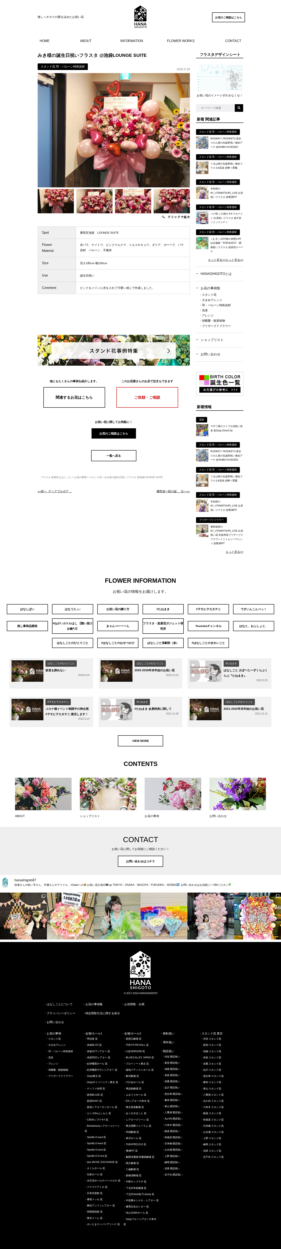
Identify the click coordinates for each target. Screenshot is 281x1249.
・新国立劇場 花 (132, 1038)
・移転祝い (167, 1033)
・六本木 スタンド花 (212, 1107)
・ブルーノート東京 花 (136, 1063)
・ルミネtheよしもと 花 (98, 1113)
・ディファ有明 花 (95, 1088)
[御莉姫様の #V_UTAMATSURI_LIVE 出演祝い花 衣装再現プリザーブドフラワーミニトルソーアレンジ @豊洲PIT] (202, 536)
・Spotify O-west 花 (95, 1143)
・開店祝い (167, 1051)
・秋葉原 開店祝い (172, 1137)
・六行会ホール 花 (133, 1082)
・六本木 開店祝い (172, 1125)
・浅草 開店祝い (171, 1168)
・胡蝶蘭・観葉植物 (212, 320)
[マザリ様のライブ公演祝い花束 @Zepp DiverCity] (202, 435)
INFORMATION (131, 41)
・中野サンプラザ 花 (134, 1181)
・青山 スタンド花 (211, 1088)
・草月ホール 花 (132, 1138)
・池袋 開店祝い (171, 1069)
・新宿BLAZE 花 (94, 1094)
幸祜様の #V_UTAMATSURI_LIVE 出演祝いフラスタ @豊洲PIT (226, 192)
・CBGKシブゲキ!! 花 (96, 1119)
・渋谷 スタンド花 (211, 1038)
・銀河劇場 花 (131, 1076)
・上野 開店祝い (171, 1156)
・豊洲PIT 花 (130, 1150)
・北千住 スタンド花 (212, 1157)
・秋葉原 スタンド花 (212, 1119)
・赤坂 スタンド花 (211, 1057)
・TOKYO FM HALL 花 (136, 1045)
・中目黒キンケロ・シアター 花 (141, 1200)
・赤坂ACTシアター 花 (97, 1051)
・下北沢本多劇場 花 (134, 1188)
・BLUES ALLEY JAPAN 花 (138, 1057)
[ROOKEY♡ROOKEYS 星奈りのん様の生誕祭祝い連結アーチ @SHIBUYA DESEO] (202, 147)
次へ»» (173, 491)
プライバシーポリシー (61, 1013)
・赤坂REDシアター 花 (97, 1057)
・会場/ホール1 (92, 1033)
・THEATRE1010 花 (134, 1144)
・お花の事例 (52, 1033)
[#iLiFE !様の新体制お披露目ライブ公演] (163, 916)
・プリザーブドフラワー (215, 326)
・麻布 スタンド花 (211, 1082)
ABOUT (86, 41)
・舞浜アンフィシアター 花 (100, 1205)
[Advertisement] (114, 317)
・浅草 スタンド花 (211, 1150)
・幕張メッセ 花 (93, 1199)
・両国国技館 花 (93, 1211)
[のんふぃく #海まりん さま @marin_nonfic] (117, 916)
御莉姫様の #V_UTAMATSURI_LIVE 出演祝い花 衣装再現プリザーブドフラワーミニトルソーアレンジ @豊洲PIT (226, 535)
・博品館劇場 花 (132, 1088)
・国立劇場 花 (131, 1163)
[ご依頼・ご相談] (147, 406)
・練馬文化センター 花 (136, 1206)
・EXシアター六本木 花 (136, 1101)
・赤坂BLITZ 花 (93, 1045)
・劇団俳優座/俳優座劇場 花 (138, 1157)
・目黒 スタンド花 (211, 1063)
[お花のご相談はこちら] (228, 21)
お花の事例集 (210, 288)
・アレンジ (206, 315)
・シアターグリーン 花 (136, 1119)
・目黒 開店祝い (171, 1081)
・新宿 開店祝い (171, 1062)
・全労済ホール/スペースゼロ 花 (102, 1180)
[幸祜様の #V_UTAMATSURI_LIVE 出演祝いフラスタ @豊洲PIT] (202, 198)
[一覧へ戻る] (113, 460)
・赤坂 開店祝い (171, 1075)
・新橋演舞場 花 (132, 1175)
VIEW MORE (140, 740)
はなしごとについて (60, 1004)
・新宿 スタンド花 (211, 1045)
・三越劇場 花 (131, 1169)
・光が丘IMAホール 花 (135, 1212)
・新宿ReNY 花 (93, 1101)
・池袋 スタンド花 (211, 1051)
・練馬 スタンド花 (211, 1144)
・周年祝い (167, 1042)
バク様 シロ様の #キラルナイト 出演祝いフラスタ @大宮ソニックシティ (226, 218)
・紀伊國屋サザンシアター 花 (101, 1069)
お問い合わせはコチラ (140, 861)
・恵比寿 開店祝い (172, 1094)
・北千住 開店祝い (172, 1174)
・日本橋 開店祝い (172, 1143)
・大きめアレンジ (210, 300)
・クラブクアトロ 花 (96, 1187)
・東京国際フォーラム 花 (137, 1125)
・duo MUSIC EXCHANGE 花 (101, 1162)
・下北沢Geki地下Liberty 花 (138, 1194)
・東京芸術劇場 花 (133, 1107)
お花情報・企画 (134, 1004)
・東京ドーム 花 (93, 1218)
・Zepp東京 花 (93, 1076)
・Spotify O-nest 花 (95, 1149)
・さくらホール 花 (95, 1168)
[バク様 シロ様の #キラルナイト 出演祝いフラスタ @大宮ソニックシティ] (202, 223)
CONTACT (233, 41)
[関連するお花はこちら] (74, 406)
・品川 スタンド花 (211, 1069)
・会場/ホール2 (131, 1033)
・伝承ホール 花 (93, 1174)
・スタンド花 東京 (211, 1033)
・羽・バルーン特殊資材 (215, 305)
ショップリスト (212, 340)
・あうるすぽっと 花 (134, 1113)
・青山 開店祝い (171, 1106)
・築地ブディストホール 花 (138, 1069)
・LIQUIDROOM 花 (134, 1051)
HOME (45, 41)
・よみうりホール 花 (134, 1094)
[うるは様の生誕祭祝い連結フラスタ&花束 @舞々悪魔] (202, 173)
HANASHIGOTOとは (216, 273)
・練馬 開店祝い (171, 1162)
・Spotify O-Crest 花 (96, 1155)
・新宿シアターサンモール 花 (101, 1107)
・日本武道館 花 (93, 1193)
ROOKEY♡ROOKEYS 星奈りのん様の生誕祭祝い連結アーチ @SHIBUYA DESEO (226, 142)
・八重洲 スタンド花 (212, 1094)
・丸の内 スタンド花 (212, 1101)
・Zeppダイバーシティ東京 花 (101, 1082)
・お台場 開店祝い (172, 1149)
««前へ (55, 491)
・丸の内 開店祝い (172, 1118)
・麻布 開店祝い (171, 1100)
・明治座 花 (91, 1038)
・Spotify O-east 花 (95, 1137)
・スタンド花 (207, 294)
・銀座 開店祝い (171, 1131)
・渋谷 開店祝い (171, 1056)
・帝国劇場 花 (131, 1132)
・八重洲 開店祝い (172, 1112)
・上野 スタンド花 (211, 1138)
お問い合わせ (210, 354)
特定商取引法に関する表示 (102, 1013)
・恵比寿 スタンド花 (212, 1076)
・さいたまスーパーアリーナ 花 (102, 1224)
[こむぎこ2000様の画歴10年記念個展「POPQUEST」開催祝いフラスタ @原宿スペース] (202, 248)
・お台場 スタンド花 (212, 1132)
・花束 (203, 310)
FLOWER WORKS (181, 41)
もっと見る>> (217, 259)
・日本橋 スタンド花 (212, 1125)
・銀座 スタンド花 (211, 1113)
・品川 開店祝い (171, 1087)
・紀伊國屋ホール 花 (96, 1063)
